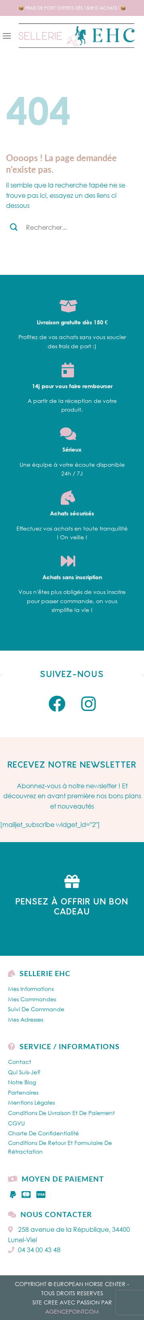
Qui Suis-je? (24, 1072)
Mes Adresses (25, 1019)
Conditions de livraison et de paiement (61, 1112)
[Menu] (7, 35)
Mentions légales (31, 1102)
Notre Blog (22, 1082)
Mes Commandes (32, 999)
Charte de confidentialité (43, 1133)
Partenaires (23, 1092)
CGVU (16, 1123)
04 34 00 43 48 (39, 1250)
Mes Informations (31, 988)
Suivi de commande (36, 1009)
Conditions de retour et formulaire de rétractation (60, 1147)
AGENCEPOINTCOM (72, 1311)
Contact (19, 1061)
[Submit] (14, 227)
